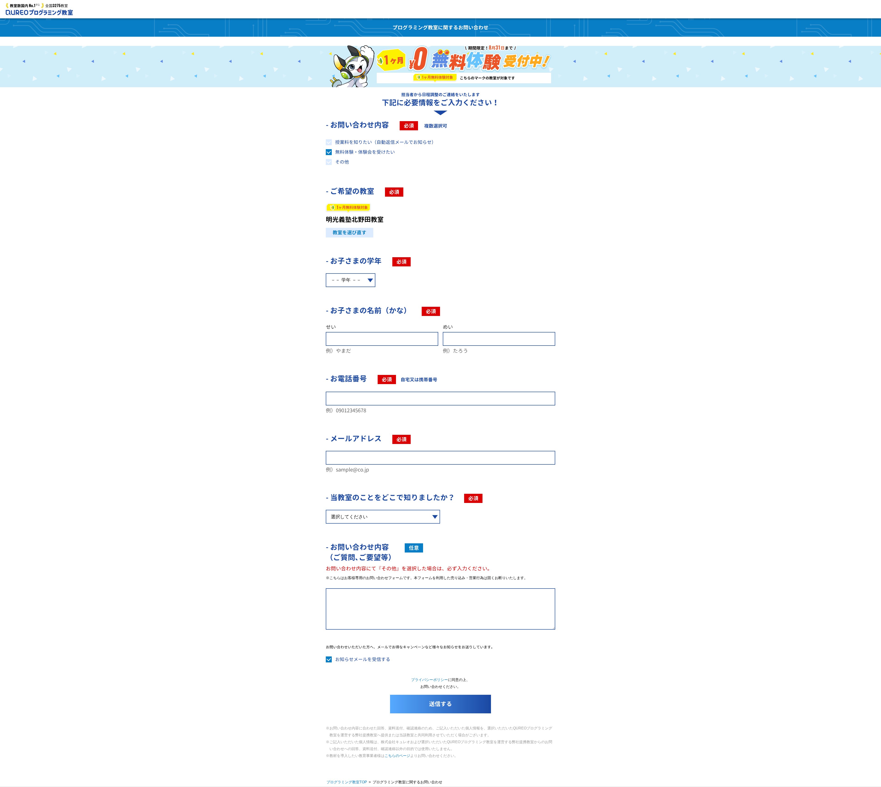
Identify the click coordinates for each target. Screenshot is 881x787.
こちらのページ (397, 756)
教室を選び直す (349, 232)
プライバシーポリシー (429, 680)
